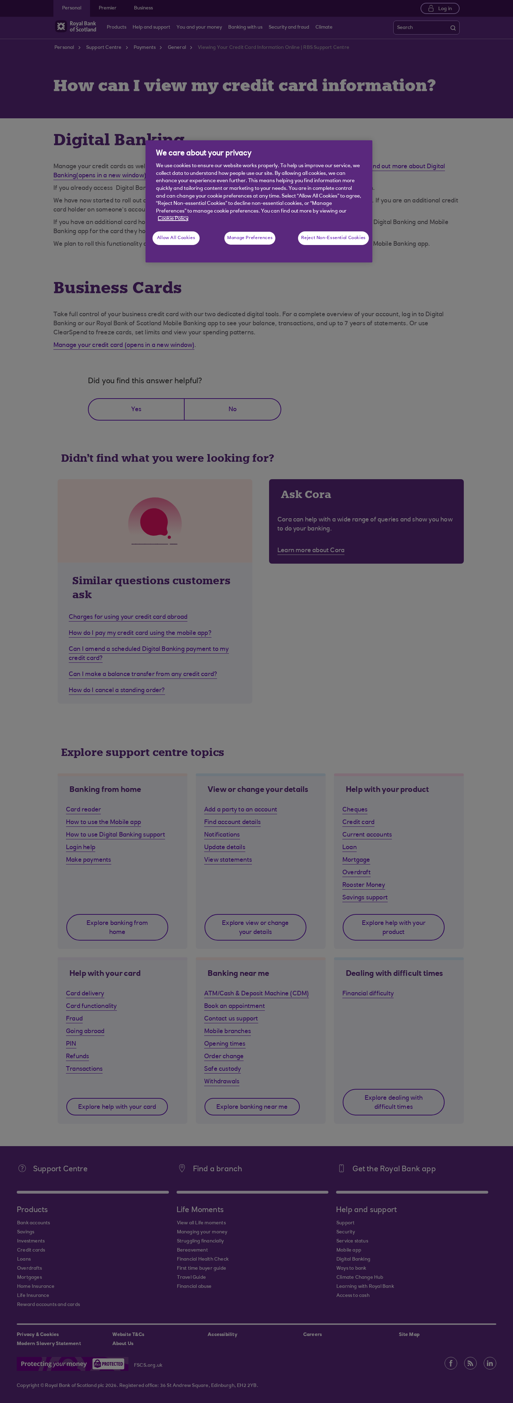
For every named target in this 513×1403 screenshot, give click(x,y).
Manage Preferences (250, 238)
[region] (259, 201)
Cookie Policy (173, 218)
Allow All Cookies (176, 238)
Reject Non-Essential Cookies (333, 238)
